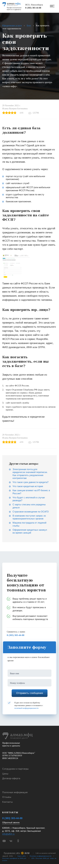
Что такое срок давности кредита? (30, 482)
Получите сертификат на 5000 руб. (14, 858)
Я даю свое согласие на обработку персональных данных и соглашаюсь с (28, 705)
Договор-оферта (11, 778)
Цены (5, 773)
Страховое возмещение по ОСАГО (31, 511)
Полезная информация (15, 792)
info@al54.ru (8, 834)
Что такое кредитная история (28, 486)
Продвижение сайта (12, 853)
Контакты (7, 802)
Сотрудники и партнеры (15, 768)
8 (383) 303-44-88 (33, 8)
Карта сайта (22, 856)
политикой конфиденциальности (26, 708)
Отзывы (6, 797)
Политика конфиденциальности (40, 856)
